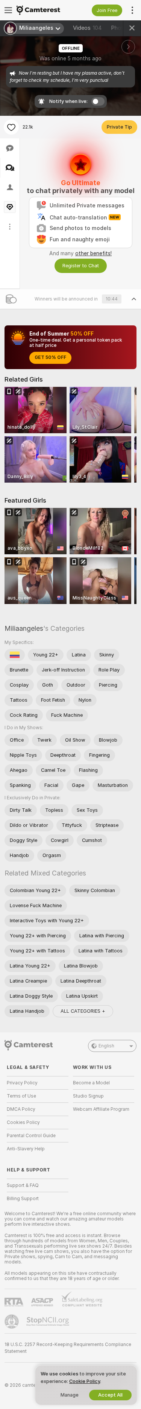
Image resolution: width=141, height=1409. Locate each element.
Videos (87, 28)
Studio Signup (88, 1096)
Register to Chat (80, 265)
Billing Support (23, 1198)
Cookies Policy (23, 1122)
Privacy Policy (22, 1082)
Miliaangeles (24, 628)
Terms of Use (21, 1096)
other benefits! (93, 253)
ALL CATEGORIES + (83, 1011)
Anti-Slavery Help (26, 1148)
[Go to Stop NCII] (48, 1321)
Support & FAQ (23, 1185)
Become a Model (91, 1082)
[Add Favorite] (11, 127)
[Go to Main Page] (44, 10)
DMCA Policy (21, 1109)
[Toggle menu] (8, 10)
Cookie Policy (84, 1381)
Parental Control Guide (31, 1135)
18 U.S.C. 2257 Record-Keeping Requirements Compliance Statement (68, 1348)
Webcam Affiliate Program (101, 1109)
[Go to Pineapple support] (12, 1321)
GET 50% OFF (50, 357)
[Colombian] (15, 655)
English (106, 1046)
